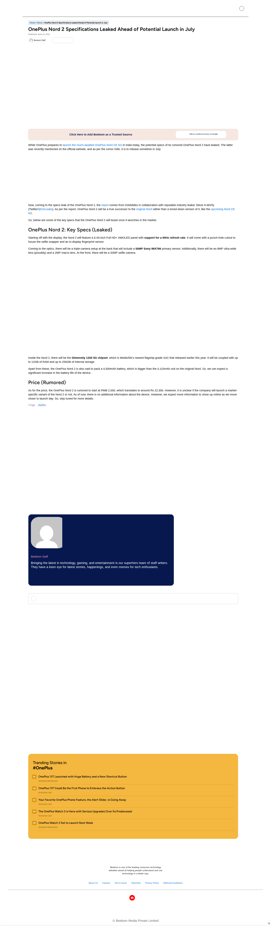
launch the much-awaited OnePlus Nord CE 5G (92, 145)
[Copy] (70, 40)
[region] (135, 930)
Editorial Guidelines (173, 883)
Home (32, 23)
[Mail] (145, 898)
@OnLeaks (45, 209)
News (39, 23)
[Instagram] (125, 898)
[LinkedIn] (55, 40)
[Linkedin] (139, 898)
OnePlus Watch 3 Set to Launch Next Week (65, 823)
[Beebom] (37, 8)
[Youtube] (132, 898)
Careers (106, 883)
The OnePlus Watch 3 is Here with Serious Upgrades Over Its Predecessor (85, 811)
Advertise (136, 883)
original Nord (144, 209)
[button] (234, 8)
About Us (93, 883)
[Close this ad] (269, 923)
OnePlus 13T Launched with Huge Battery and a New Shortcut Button (82, 776)
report (105, 205)
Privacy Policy (152, 883)
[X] (65, 40)
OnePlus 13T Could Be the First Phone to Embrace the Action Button (81, 788)
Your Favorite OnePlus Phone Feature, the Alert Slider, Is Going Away (82, 800)
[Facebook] (60, 40)
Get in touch (121, 883)
